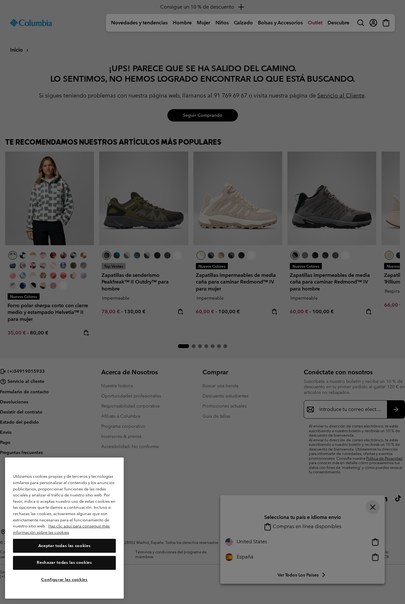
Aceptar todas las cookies (64, 545)
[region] (64, 528)
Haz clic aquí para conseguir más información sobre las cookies (61, 529)
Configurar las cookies (64, 579)
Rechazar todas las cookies (64, 562)
